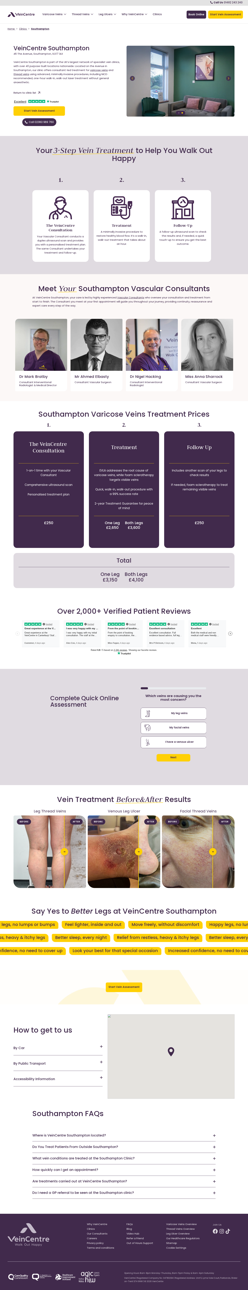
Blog (129, 1229)
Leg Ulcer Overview (178, 1234)
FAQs (130, 1224)
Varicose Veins (52, 14)
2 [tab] (182, 113)
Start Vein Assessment (39, 111)
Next (173, 757)
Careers (92, 1238)
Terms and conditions (100, 1248)
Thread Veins (81, 14)
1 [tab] (179, 113)
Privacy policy (95, 1243)
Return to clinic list (24, 93)
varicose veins (99, 70)
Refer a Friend (135, 1238)
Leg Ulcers (106, 14)
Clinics (157, 14)
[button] (171, 1052)
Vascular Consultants (130, 298)
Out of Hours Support (140, 1243)
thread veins (21, 74)
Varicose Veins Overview (181, 1224)
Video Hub (133, 1234)
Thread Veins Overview (180, 1229)
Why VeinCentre (133, 14)
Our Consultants (97, 1234)
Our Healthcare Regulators (183, 1238)
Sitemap (171, 1243)
